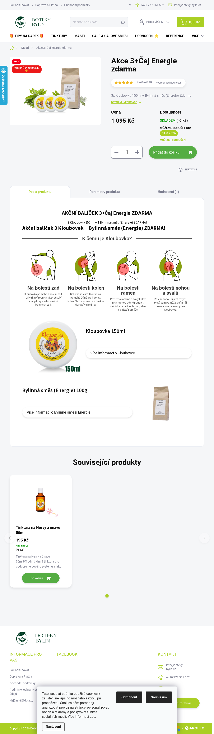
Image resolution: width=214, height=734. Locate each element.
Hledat (122, 22)
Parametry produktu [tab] (104, 192)
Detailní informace (124, 102)
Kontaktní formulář (178, 703)
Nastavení (53, 727)
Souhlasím (159, 697)
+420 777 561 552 (178, 677)
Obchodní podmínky (77, 5)
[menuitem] (28, 36)
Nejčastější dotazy (21, 700)
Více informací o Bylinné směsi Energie (58, 412)
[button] (107, 596)
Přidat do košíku (166, 152)
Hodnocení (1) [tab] (168, 192)
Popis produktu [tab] (40, 192)
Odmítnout (129, 697)
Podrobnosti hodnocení (169, 82)
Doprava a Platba (46, 5)
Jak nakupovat (19, 5)
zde (92, 717)
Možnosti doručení (173, 140)
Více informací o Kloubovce (112, 353)
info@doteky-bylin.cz (174, 667)
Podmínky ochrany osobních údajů (28, 691)
